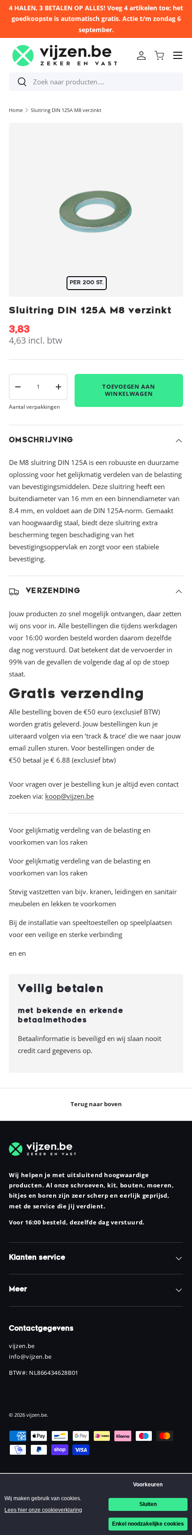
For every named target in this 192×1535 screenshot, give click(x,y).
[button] (159, 55)
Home (16, 110)
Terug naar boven (96, 1104)
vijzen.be (36, 1414)
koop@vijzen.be (69, 796)
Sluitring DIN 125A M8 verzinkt (66, 110)
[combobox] (96, 81)
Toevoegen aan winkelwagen (128, 390)
